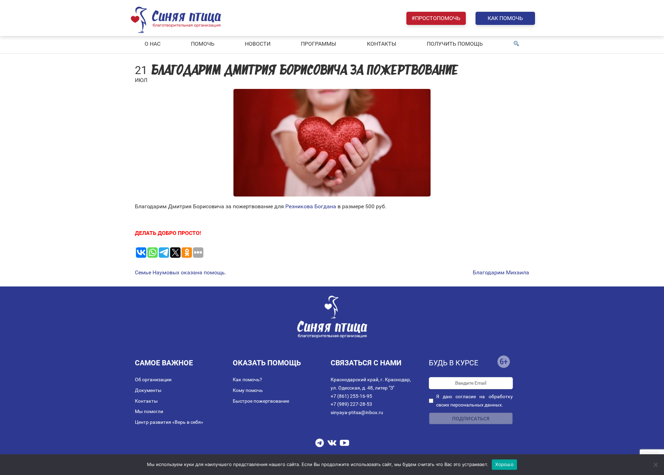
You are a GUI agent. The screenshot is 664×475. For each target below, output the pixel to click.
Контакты (146, 401)
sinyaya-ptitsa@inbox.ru (357, 412)
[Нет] (655, 464)
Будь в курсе (453, 363)
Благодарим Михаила (501, 272)
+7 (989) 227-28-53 (351, 404)
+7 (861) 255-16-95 (351, 396)
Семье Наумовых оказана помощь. (180, 272)
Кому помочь (248, 390)
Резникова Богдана (310, 206)
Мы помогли (149, 411)
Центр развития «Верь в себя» (169, 422)
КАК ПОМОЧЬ (505, 18)
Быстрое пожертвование (261, 401)
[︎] (516, 44)
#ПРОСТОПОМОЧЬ (436, 18)
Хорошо (504, 464)
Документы (148, 390)
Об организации (153, 379)
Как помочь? (247, 379)
